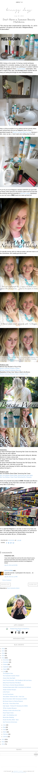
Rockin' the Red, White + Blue (11, 719)
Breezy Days (18, 771)
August (5, 669)
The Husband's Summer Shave (11, 675)
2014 (3, 658)
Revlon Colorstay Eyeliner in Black (10, 368)
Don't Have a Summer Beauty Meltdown (13, 685)
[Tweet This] (11, 543)
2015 (3, 655)
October (5, 664)
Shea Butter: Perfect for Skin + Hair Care (13, 696)
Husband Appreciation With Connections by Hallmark (17, 687)
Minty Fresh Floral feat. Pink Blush (12, 682)
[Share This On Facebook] (6, 543)
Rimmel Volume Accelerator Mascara (10, 370)
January (5, 736)
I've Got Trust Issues (8, 694)
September (6, 667)
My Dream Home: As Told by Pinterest (13, 701)
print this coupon (25, 193)
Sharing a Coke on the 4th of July (11, 710)
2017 (3, 651)
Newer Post (5, 584)
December (6, 660)
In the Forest (6, 692)
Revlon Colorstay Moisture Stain (22, 132)
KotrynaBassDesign (19, 772)
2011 (3, 744)
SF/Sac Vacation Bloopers (10, 708)
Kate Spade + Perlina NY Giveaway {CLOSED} (15, 706)
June (4, 725)
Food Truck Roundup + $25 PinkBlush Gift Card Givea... (17, 680)
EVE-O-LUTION (8, 570)
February (5, 734)
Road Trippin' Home (8, 713)
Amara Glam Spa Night (9, 678)
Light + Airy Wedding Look (10, 715)
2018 (3, 648)
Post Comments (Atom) (13, 588)
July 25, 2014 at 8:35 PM (10, 565)
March (5, 732)
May (4, 727)
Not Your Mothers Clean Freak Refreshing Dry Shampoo (16, 477)
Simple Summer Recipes (9, 689)
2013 (3, 739)
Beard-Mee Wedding (8, 717)
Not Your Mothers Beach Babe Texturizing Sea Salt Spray (16, 475)
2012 (3, 741)
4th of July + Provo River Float (11, 703)
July (4, 671)
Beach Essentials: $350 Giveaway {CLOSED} (15, 699)
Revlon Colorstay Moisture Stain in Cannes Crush (14, 374)
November (6, 662)
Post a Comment (6, 580)
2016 (3, 653)
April (4, 729)
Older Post (33, 584)
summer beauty (20, 68)
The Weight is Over (8, 673)
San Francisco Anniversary (10, 722)
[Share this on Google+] (13, 543)
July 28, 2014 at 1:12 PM (10, 576)
